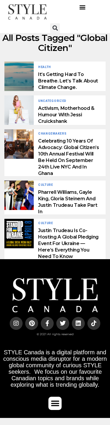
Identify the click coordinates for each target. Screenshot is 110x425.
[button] (82, 7)
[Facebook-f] (47, 323)
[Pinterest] (31, 323)
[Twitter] (62, 323)
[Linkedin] (78, 323)
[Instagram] (16, 323)
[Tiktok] (93, 323)
